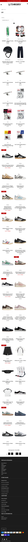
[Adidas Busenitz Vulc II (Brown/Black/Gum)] (20, 263)
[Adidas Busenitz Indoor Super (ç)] (8, 241)
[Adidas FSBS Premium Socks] (20, 372)
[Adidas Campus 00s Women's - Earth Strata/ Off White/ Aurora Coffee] (8, 307)
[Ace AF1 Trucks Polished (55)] (8, 94)
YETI (2, 471)
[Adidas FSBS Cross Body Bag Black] (8, 372)
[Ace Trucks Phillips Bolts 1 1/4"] (20, 135)
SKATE (2, 464)
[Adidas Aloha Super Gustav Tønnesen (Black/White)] (8, 156)
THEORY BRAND (4, 473)
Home (2, 9)
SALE (2, 474)
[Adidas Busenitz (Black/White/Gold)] (20, 156)
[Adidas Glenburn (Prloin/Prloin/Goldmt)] (20, 413)
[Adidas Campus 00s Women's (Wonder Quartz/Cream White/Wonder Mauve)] (20, 284)
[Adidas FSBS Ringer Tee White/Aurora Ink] (8, 392)
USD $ (3, 529)
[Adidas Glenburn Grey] (20, 434)
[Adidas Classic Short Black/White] (8, 351)
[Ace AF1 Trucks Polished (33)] (8, 73)
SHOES (2, 468)
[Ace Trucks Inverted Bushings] (20, 114)
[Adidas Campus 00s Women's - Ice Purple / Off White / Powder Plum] (20, 307)
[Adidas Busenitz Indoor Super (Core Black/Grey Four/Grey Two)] (20, 241)
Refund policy (3, 519)
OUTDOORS (3, 470)
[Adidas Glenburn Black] (8, 434)
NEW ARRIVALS (4, 463)
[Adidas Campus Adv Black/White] (20, 329)
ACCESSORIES (3, 469)
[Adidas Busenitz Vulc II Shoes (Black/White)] (8, 284)
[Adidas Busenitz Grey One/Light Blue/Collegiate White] (20, 197)
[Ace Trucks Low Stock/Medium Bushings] (8, 135)
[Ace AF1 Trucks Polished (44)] (20, 73)
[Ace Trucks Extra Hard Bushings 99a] (8, 114)
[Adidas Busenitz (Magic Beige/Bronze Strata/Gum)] (8, 176)
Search (2, 516)
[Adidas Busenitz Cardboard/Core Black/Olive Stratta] (8, 197)
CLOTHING (3, 466)
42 (17, 453)
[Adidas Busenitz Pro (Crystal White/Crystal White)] (8, 263)
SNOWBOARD (3, 465)
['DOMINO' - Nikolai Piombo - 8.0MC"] (8, 31)
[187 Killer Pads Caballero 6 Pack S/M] (20, 31)
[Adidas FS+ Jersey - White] (20, 351)
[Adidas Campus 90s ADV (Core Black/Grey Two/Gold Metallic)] (8, 329)
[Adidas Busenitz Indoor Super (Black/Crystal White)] (20, 219)
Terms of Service (4, 517)
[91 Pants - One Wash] (20, 52)
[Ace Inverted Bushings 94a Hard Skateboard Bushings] (20, 94)
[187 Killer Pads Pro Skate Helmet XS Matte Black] (8, 52)
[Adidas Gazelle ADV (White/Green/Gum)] (8, 413)
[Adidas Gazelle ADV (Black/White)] (20, 392)
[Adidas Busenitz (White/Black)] (20, 176)
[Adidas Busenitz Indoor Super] (8, 219)
